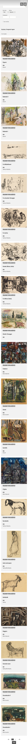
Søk (21, 4)
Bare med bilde (6, 21)
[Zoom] (25, 39)
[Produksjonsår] (6, 17)
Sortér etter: (5, 10)
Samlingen (24, 1)
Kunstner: (3, 29)
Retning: (10, 10)
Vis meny (25, 4)
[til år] (13, 17)
